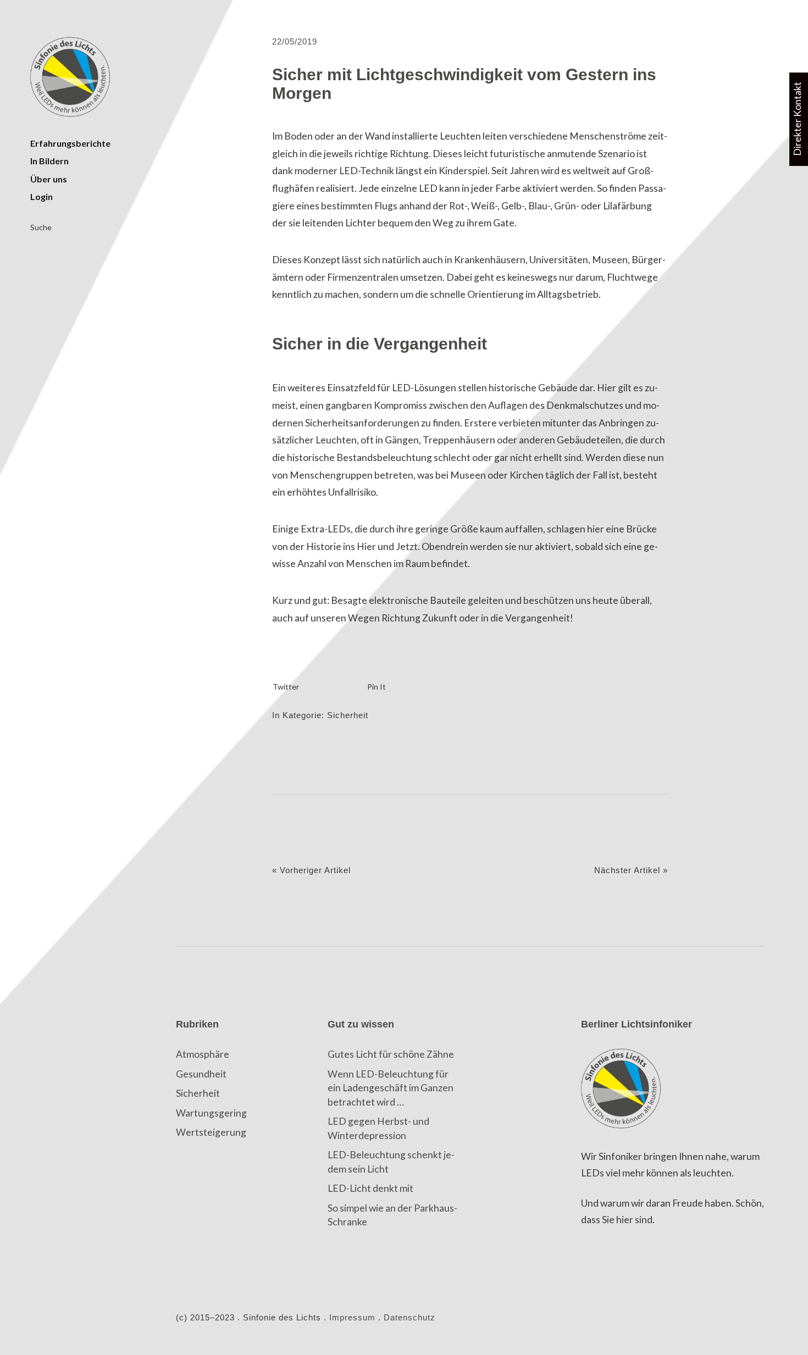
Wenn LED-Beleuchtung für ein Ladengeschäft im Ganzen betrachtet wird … (390, 1088)
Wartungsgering (211, 1113)
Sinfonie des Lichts (71, 77)
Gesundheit (201, 1074)
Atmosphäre (202, 1054)
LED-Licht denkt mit (370, 1188)
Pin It (376, 686)
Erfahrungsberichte (70, 143)
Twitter (286, 686)
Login (41, 196)
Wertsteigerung (211, 1132)
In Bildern (49, 161)
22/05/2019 (294, 41)
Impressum (352, 1317)
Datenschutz (409, 1317)
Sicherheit (347, 715)
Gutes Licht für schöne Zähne (391, 1054)
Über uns (48, 179)
